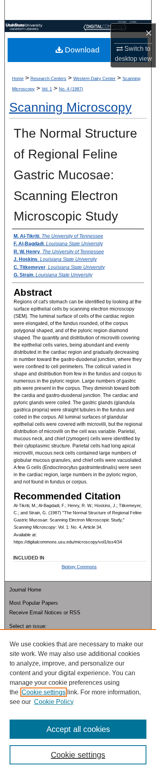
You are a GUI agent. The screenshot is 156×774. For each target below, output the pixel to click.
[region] (78, 701)
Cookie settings (44, 692)
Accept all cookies (78, 729)
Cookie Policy (54, 701)
